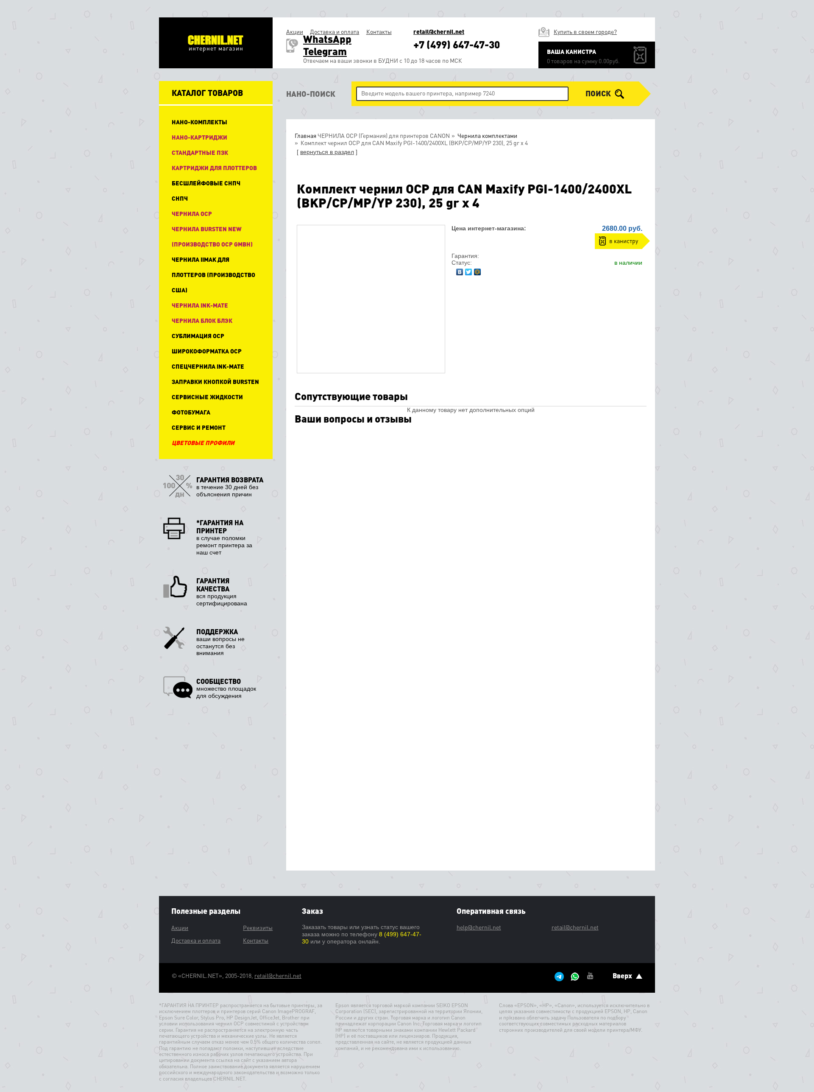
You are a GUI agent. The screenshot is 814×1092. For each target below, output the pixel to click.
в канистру (623, 240)
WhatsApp (327, 38)
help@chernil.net (479, 927)
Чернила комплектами (486, 135)
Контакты (379, 31)
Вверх (623, 975)
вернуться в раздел (327, 151)
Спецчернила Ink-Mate (208, 366)
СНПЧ (180, 198)
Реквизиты (258, 927)
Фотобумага (191, 412)
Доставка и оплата (334, 31)
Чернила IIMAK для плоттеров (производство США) (213, 274)
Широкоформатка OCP (207, 351)
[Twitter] (468, 269)
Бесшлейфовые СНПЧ (206, 183)
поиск (599, 93)
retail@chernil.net (438, 31)
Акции (294, 31)
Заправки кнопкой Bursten (215, 381)
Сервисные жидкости (207, 396)
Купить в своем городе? (585, 31)
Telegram (325, 51)
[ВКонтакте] (459, 269)
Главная (305, 135)
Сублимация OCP (198, 335)
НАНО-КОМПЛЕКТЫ (199, 122)
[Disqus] (471, 539)
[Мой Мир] (477, 269)
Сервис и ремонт (199, 427)
